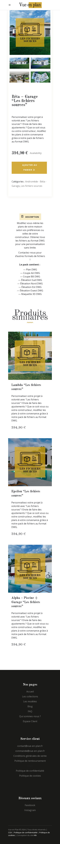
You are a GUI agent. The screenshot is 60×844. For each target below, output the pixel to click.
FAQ (30, 711)
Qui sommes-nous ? (30, 716)
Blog (30, 706)
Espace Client (30, 721)
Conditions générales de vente (30, 755)
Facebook (30, 805)
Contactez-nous (27, 252)
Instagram (30, 810)
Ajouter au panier (29, 167)
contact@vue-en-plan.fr (30, 746)
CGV (10, 832)
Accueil (30, 691)
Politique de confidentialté (30, 770)
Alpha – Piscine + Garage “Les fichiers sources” (25, 602)
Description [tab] (32, 217)
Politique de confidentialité (25, 832)
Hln (35, 835)
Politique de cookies (30, 775)
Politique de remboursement (30, 760)
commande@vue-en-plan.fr (30, 751)
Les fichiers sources (31, 186)
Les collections (30, 696)
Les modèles (30, 701)
